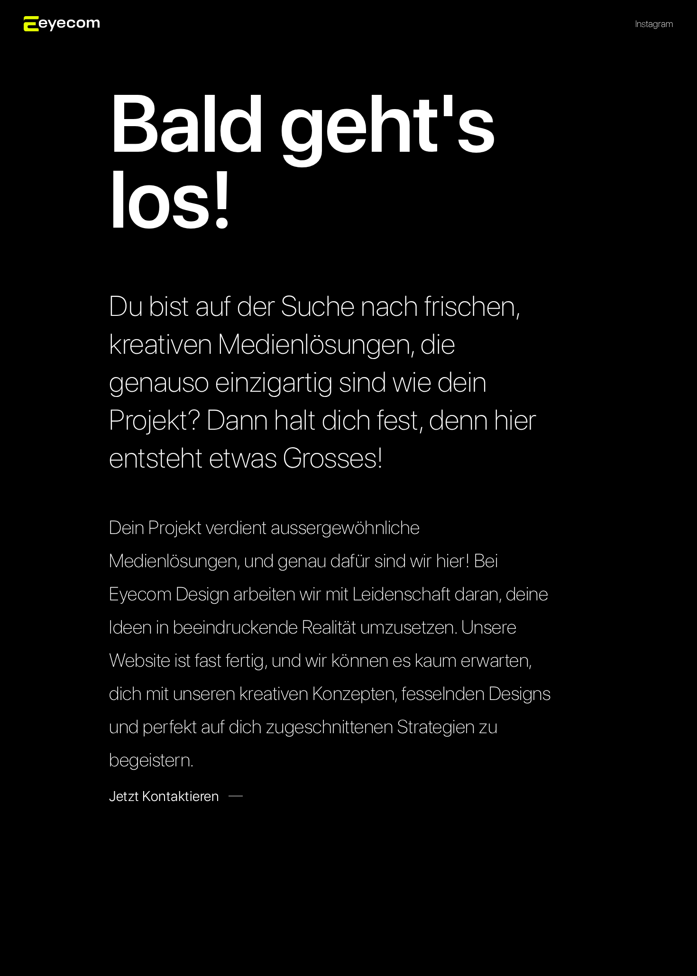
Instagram (654, 23)
